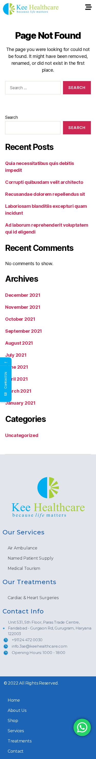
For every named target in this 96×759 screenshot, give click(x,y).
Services (16, 730)
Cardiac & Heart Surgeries (33, 597)
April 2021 (16, 379)
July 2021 (16, 355)
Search (11, 117)
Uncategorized (21, 435)
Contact (16, 751)
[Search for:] (32, 88)
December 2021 (22, 295)
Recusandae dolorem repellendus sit (45, 194)
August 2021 (19, 343)
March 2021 (18, 391)
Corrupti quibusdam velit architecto (44, 182)
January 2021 (20, 403)
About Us (17, 710)
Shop (13, 720)
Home (14, 700)
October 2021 (20, 319)
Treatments (19, 741)
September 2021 (23, 331)
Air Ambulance (22, 548)
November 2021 (22, 307)
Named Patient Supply (31, 558)
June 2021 (16, 367)
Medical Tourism (24, 568)
